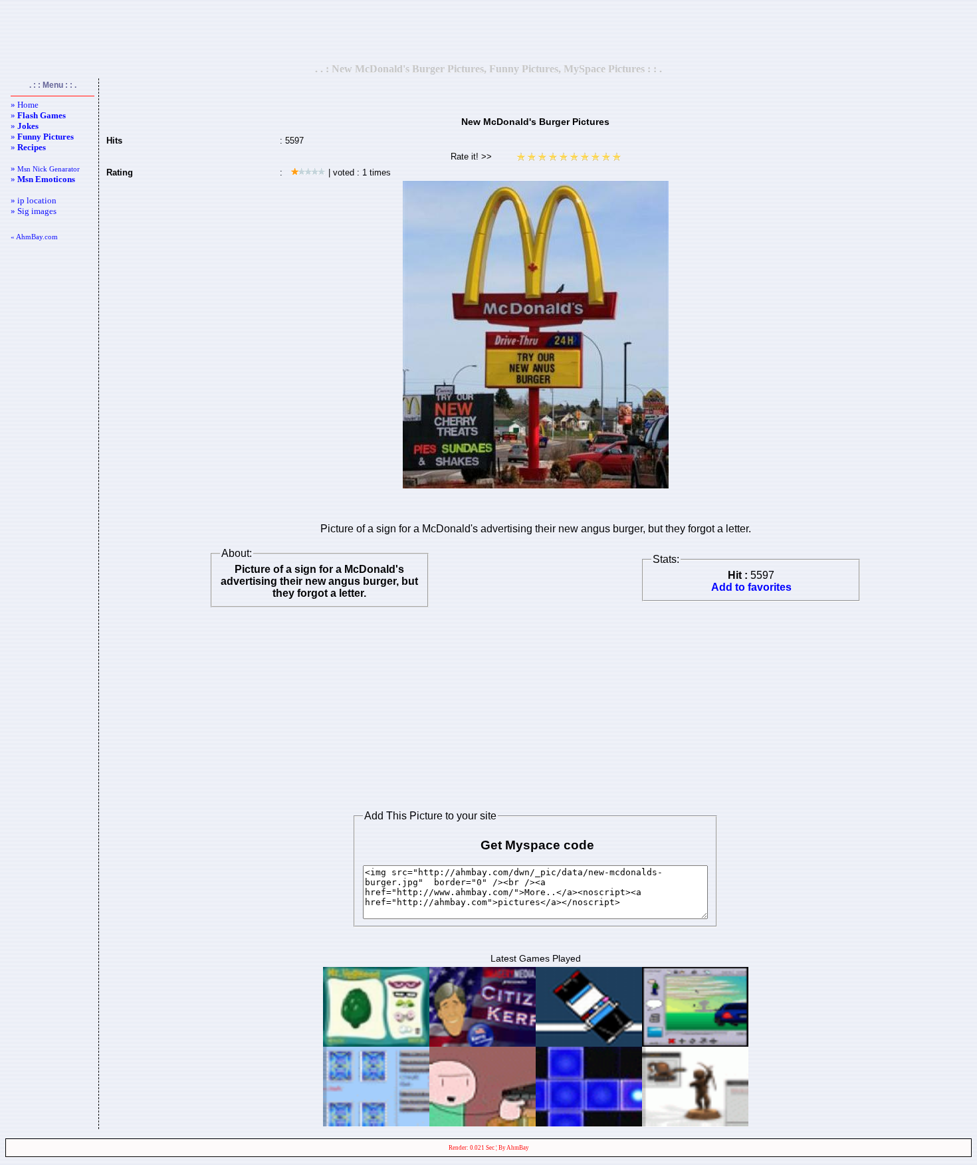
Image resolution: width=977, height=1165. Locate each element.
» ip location (33, 200)
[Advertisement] (488, 31)
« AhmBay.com (34, 237)
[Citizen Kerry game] (482, 1043)
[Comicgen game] (695, 1043)
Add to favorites (751, 587)
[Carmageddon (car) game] (589, 1043)
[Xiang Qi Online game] (695, 1122)
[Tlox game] (589, 1122)
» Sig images (33, 211)
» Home (25, 105)
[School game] (482, 1122)
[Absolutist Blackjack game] (376, 1122)
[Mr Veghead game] (376, 1043)
